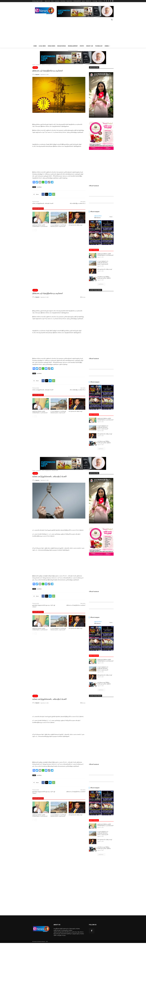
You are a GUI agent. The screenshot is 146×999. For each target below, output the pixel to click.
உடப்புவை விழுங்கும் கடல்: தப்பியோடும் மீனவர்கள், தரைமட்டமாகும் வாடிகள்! (102, 263)
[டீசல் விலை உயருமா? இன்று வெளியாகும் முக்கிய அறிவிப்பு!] (92, 278)
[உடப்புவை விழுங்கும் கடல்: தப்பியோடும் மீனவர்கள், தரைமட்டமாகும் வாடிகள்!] (59, 217)
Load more (100, 284)
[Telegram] (50, 194)
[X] (108, 1)
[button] (112, 19)
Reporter (37, 74)
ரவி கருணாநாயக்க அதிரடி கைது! (75, 225)
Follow (110, 216)
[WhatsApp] (53, 194)
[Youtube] (113, 1)
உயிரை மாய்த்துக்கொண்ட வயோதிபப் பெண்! (42, 203)
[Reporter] (33, 74)
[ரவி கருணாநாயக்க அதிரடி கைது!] (77, 217)
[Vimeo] (110, 1)
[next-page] (36, 230)
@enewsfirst (98, 216)
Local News (38, 64)
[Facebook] (104, 1)
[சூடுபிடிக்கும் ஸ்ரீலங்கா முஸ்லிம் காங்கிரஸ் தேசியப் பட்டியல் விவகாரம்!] (40, 217)
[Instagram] (106, 1)
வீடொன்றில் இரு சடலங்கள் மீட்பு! (77, 203)
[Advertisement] (71, 32)
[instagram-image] (95, 226)
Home (33, 64)
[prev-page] (33, 230)
